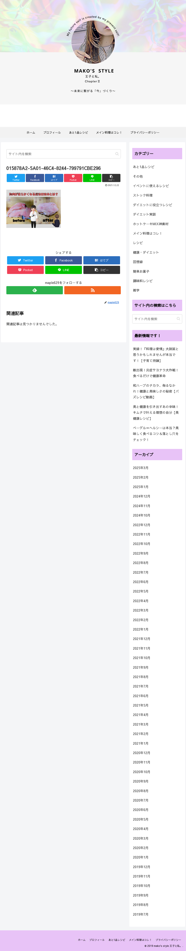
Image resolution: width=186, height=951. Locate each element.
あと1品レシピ (143, 166)
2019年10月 (141, 885)
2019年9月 (141, 895)
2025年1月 (141, 486)
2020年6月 (141, 809)
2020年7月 (141, 800)
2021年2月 (141, 733)
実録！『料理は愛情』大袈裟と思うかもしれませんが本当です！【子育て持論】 (156, 354)
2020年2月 (141, 847)
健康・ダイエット (146, 252)
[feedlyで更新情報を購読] (34, 290)
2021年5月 (141, 705)
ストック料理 (143, 195)
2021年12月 (141, 638)
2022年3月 (141, 610)
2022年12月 (141, 525)
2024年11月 (141, 506)
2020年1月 (141, 857)
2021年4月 (141, 714)
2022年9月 (141, 553)
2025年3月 (141, 467)
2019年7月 (141, 914)
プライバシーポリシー (168, 940)
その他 (138, 176)
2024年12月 (141, 496)
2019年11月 (141, 876)
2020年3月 (141, 838)
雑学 (136, 290)
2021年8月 (141, 676)
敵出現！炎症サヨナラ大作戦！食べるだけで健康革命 (156, 373)
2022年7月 (141, 572)
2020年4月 (141, 828)
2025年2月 (141, 477)
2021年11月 (141, 648)
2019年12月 (141, 867)
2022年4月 (141, 601)
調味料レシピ (143, 281)
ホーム (82, 940)
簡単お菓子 (141, 271)
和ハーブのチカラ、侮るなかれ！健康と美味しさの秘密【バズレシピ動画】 (156, 391)
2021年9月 (141, 667)
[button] (117, 154)
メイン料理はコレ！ (147, 233)
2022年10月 (141, 543)
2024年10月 (141, 515)
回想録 (138, 261)
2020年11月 (141, 762)
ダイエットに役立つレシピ (152, 205)
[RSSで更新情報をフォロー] (92, 290)
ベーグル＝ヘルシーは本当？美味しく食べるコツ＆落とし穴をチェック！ (156, 434)
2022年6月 (141, 581)
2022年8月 (141, 562)
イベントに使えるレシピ (151, 185)
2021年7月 (141, 686)
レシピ (138, 242)
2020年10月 (141, 772)
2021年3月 (141, 724)
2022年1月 (141, 629)
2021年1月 (141, 743)
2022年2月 (141, 620)
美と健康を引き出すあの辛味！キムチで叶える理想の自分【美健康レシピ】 (156, 412)
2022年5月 (141, 591)
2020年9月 (141, 781)
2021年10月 (141, 657)
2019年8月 (141, 904)
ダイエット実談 (144, 214)
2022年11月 (141, 534)
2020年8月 (141, 791)
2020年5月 (141, 819)
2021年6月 (141, 696)
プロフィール (97, 940)
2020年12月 (141, 752)
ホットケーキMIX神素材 (151, 224)
